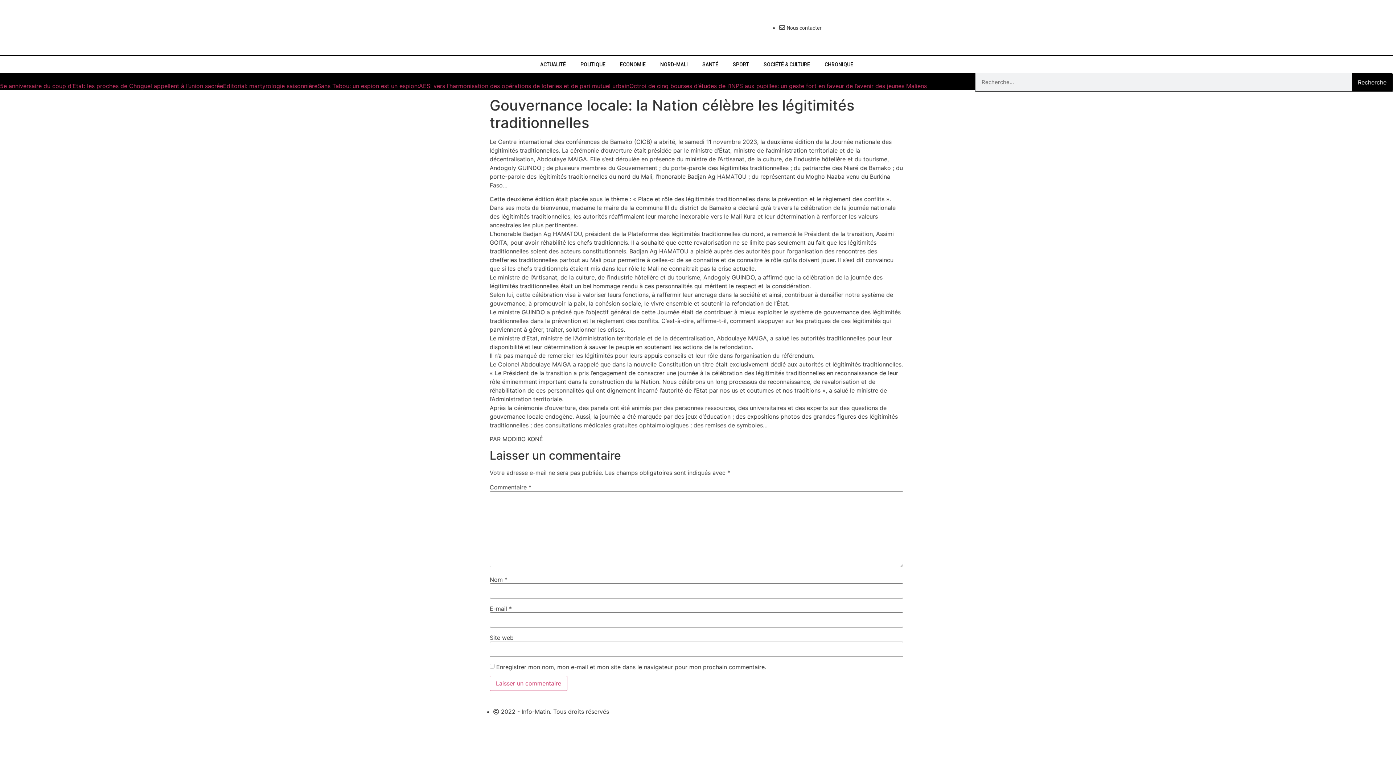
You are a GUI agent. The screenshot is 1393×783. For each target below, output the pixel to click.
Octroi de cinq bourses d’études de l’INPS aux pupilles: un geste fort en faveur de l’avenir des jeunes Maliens (778, 86)
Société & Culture (787, 64)
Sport (741, 64)
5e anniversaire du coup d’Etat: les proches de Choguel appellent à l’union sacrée (111, 86)
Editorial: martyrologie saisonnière (270, 86)
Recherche (1372, 82)
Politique (592, 64)
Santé (710, 64)
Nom (499, 580)
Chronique (839, 64)
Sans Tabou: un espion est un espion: (368, 86)
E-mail (501, 609)
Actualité (553, 64)
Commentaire (510, 487)
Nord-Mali (674, 64)
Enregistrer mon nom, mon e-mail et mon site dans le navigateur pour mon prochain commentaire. (631, 667)
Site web (502, 638)
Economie (633, 64)
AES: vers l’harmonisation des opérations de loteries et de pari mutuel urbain (524, 86)
